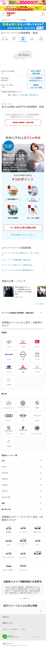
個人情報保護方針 (14, 629)
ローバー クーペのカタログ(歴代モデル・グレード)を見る (20, 254)
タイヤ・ (32, 38)
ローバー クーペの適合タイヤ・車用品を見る (17, 265)
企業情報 (5, 629)
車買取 (14, 38)
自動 (41, 38)
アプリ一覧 (5, 645)
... (13, 20)
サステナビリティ (24, 645)
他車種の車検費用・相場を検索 (23, 122)
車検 (23, 38)
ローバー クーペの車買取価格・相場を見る (16, 260)
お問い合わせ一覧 (14, 645)
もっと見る (39, 304)
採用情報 (23, 629)
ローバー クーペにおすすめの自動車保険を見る (18, 270)
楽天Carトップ (6, 20)
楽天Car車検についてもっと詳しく (23, 235)
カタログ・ (5, 38)
